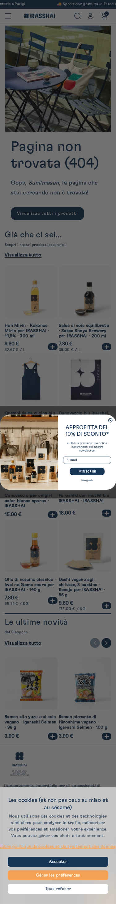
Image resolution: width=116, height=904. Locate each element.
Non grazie (87, 480)
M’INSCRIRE (87, 471)
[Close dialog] (110, 420)
